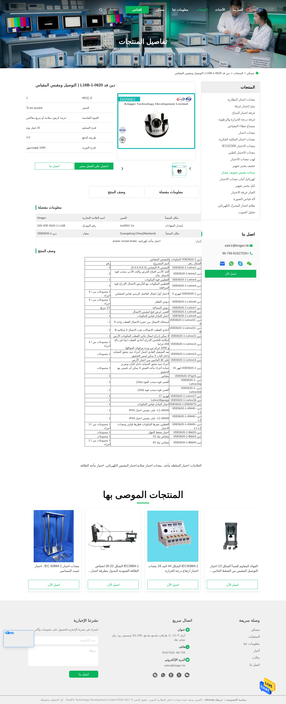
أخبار (257, 650)
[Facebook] (171, 676)
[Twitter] (179, 676)
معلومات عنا (180, 9)
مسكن (160, 9)
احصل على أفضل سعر (94, 166)
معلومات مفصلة (171, 192)
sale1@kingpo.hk (237, 245)
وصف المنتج (116, 192)
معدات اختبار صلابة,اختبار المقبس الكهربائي (134, 465)
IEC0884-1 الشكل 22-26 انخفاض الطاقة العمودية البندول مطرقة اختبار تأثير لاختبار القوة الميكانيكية (115, 568)
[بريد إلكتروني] (222, 263)
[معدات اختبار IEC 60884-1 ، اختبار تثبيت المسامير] (53, 536)
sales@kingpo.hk (174, 665)
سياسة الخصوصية (236, 699)
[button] (253, 545)
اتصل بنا (238, 9)
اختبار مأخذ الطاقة (92, 465)
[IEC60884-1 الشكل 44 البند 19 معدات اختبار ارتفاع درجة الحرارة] (172, 536)
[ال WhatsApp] (231, 263)
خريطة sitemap (214, 699)
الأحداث (220, 9)
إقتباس (137, 9)
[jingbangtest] (155, 676)
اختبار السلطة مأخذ (176, 465)
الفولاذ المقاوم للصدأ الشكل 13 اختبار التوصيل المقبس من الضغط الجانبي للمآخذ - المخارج (234, 568)
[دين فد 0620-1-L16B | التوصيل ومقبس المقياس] (156, 121)
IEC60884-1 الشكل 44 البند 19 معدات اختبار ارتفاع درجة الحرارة (173, 568)
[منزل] (254, 10)
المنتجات (201, 9)
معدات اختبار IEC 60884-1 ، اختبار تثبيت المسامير (57, 568)
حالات (256, 657)
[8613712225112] (163, 676)
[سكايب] (240, 263)
